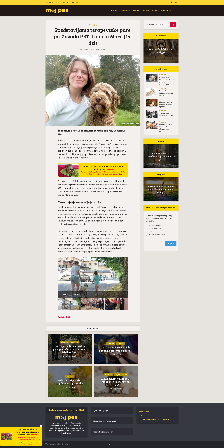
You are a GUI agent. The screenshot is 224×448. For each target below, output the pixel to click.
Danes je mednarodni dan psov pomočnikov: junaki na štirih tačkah (69, 349)
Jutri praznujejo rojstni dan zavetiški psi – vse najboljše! (115, 349)
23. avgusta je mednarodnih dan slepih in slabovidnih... (166, 80)
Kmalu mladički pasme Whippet (161, 50)
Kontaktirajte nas (75, 2)
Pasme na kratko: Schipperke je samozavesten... (161, 156)
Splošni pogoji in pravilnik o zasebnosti (154, 419)
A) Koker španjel (155, 225)
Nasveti (124, 10)
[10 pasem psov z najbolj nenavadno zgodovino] (152, 103)
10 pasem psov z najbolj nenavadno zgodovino (166, 104)
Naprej (171, 243)
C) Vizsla (152, 231)
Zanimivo (93, 25)
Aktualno (114, 10)
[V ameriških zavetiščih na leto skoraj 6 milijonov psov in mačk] (152, 114)
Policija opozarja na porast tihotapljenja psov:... (166, 127)
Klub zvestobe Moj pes (54, 2)
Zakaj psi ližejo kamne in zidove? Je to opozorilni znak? (115, 382)
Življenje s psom (149, 10)
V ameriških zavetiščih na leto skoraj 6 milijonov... (166, 115)
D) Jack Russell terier (157, 235)
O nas (65, 2)
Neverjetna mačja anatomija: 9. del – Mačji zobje (161, 189)
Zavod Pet (64, 317)
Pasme (136, 10)
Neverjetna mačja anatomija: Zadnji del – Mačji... (166, 93)
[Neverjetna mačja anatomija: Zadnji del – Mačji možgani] (152, 92)
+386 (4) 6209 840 (100, 411)
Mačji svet (165, 10)
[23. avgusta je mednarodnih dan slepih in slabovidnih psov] (152, 78)
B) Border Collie (155, 228)
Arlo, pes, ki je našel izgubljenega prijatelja (69, 382)
